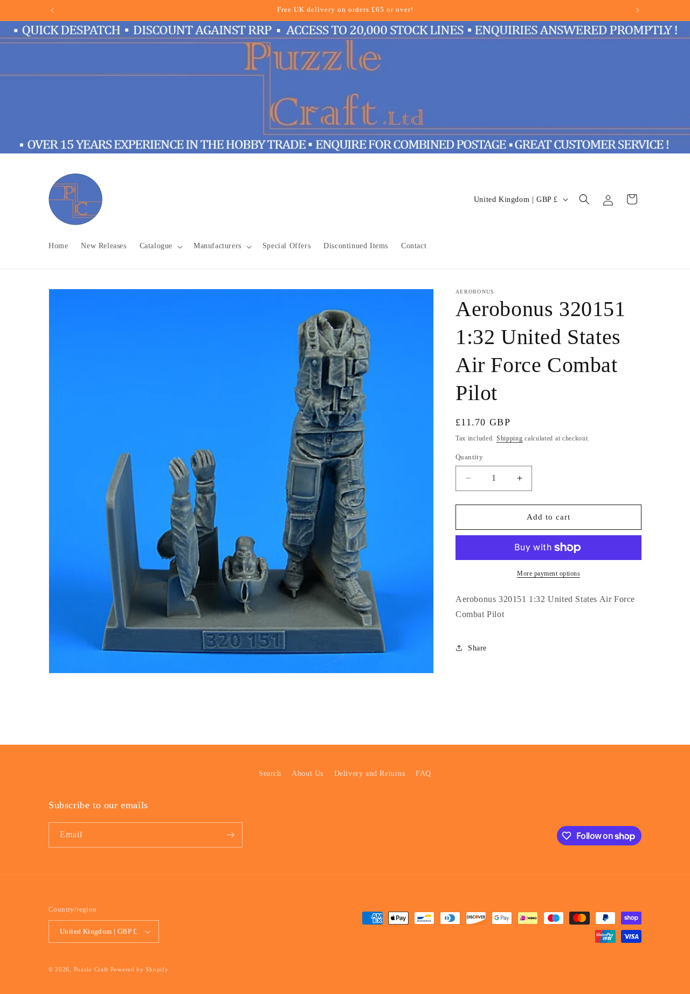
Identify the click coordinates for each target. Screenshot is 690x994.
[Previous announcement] (52, 10)
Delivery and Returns (369, 773)
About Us (307, 773)
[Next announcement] (638, 10)
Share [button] (477, 648)
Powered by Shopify (140, 969)
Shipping (509, 438)
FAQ (423, 773)
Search (270, 773)
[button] (160, 246)
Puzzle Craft (91, 969)
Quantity (469, 457)
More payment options (548, 573)
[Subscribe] (230, 835)
